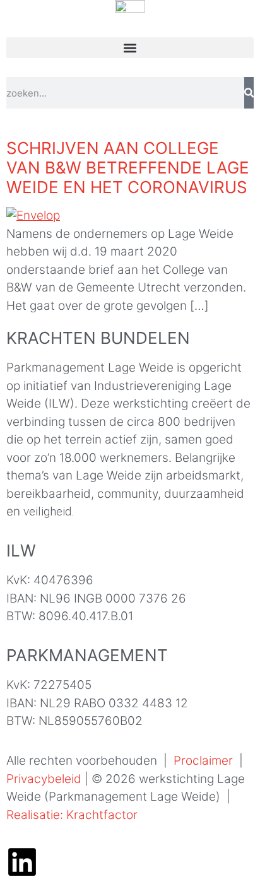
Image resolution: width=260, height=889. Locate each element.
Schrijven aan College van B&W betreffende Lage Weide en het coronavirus (127, 167)
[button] (130, 47)
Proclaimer (203, 760)
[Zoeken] (249, 93)
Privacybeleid (43, 779)
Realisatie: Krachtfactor (72, 815)
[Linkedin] (22, 862)
